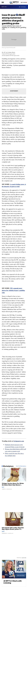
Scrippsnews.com (19, 441)
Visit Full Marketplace (21, 466)
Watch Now (23, 2)
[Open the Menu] (2, 2)
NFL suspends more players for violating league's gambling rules (13, 290)
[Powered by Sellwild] (24, 557)
